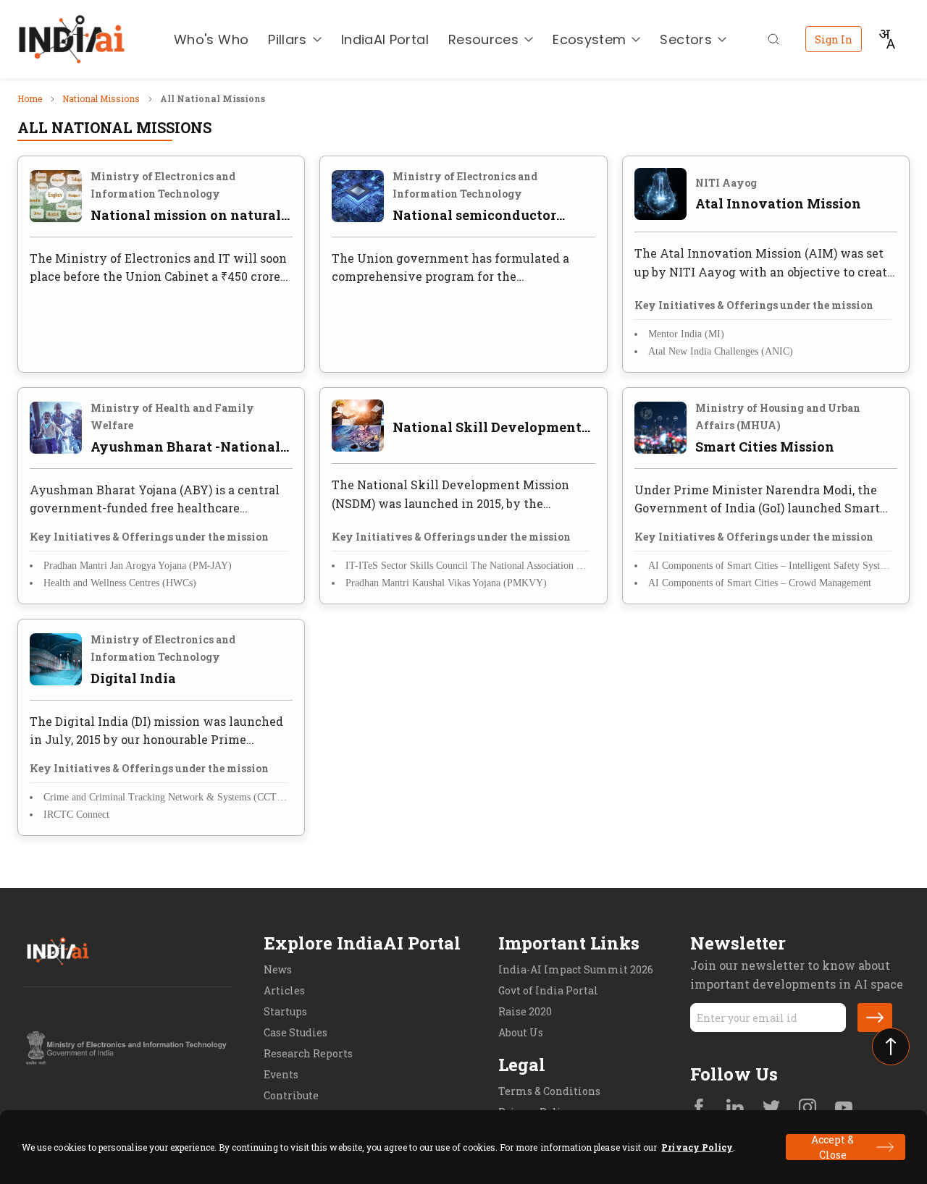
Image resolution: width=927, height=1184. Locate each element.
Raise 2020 (525, 1011)
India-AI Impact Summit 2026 (575, 969)
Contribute (291, 1095)
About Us (520, 1032)
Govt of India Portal (548, 990)
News (278, 969)
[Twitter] (771, 1109)
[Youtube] (843, 1109)
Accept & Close (832, 1147)
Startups (285, 1011)
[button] (874, 1017)
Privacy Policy (697, 1147)
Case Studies (295, 1032)
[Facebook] (699, 1109)
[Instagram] (807, 1109)
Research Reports (308, 1053)
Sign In (833, 39)
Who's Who (211, 39)
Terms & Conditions (549, 1091)
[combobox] (886, 39)
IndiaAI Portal (385, 39)
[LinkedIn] (735, 1109)
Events (281, 1074)
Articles (284, 990)
